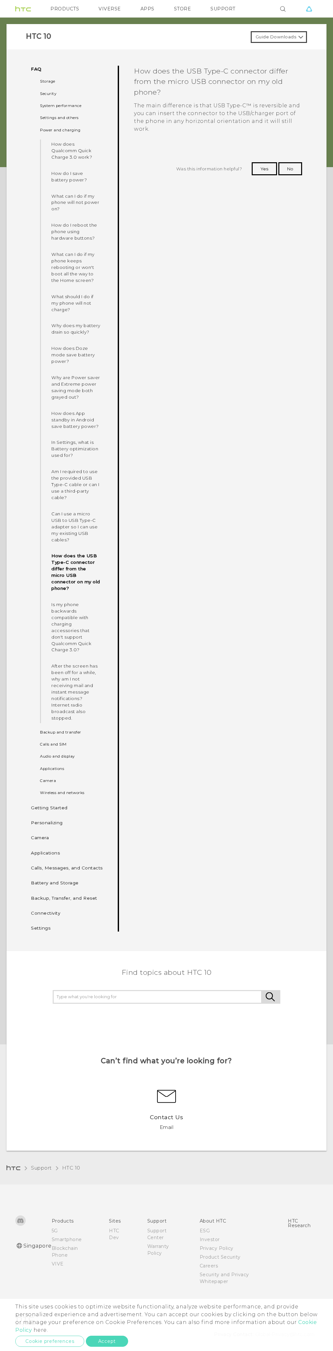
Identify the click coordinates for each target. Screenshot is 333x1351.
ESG (205, 1231)
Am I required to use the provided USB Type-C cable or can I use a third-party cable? (75, 484)
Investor (210, 1239)
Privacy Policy (216, 1248)
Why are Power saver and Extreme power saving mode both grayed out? (75, 387)
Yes (264, 168)
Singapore (37, 1246)
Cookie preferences (49, 1341)
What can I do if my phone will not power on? (75, 202)
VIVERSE (110, 9)
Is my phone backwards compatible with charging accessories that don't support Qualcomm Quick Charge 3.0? (71, 627)
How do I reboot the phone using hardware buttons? (74, 231)
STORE (182, 9)
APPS (147, 9)
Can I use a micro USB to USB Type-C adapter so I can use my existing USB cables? (74, 526)
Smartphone (67, 1239)
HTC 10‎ (71, 1168)
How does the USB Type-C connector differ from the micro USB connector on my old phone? (75, 572)
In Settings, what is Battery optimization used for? (74, 449)
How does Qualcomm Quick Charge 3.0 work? (71, 150)
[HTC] (23, 9)
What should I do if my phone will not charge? (72, 303)
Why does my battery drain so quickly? (75, 329)
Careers (209, 1266)
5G (55, 1231)
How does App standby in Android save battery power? (75, 420)
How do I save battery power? (69, 176)
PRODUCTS (64, 9)
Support (41, 1168)
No (290, 168)
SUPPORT (222, 9)
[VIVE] (308, 8)
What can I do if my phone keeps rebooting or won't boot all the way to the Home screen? (73, 267)
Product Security (220, 1257)
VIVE (58, 1264)
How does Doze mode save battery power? (73, 355)
